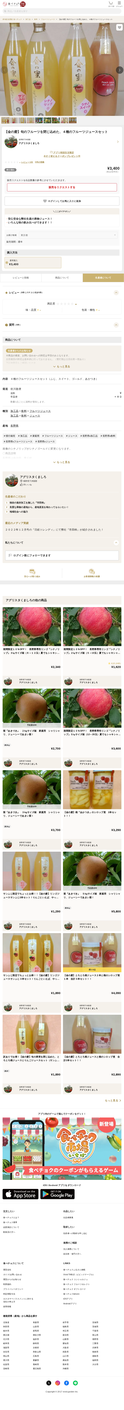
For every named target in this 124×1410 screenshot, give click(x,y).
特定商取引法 (9, 1294)
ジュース (35, 415)
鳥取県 (66, 1352)
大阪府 (66, 1347)
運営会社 (7, 1270)
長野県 (14, 425)
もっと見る (63, 366)
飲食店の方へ (9, 1232)
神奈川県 (37, 1335)
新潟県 (66, 1335)
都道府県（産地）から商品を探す (20, 1316)
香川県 (6, 1360)
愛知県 (66, 1343)
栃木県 (6, 1331)
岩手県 (66, 1322)
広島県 (36, 1356)
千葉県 (95, 1331)
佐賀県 (6, 1364)
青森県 (36, 1322)
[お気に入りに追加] (119, 27)
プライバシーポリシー (13, 1289)
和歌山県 (37, 1352)
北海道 (6, 1322)
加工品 (14, 411)
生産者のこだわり (15, 496)
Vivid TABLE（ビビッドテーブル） (79, 1274)
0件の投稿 (39, 162)
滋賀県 (6, 1347)
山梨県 (66, 1339)
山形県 (36, 1326)
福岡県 (95, 1360)
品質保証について (11, 1227)
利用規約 (7, 1284)
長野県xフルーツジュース (19, 441)
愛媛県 (36, 1360)
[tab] (20, 278)
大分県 (95, 1364)
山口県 (66, 1356)
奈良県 (6, 1352)
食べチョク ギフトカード (74, 1289)
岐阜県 (6, 1343)
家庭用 (35, 436)
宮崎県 (6, 1368)
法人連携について (71, 1249)
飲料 (24, 411)
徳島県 (95, 1356)
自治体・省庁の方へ (72, 1254)
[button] (62, 302)
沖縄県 (66, 1368)
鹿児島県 (37, 1368)
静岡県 (36, 1343)
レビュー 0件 (27, 162)
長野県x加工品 (90, 436)
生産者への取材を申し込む (75, 1233)
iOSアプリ (68, 1299)
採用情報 (7, 1306)
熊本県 (66, 1364)
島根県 (95, 1352)
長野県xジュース (46, 441)
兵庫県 (95, 1347)
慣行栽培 (10, 436)
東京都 (6, 1335)
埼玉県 (66, 1331)
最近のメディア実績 (17, 523)
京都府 (36, 1347)
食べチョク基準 (10, 1222)
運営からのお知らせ (12, 1279)
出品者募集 (68, 1217)
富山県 (95, 1335)
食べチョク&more (71, 1294)
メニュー (119, 6)
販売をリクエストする (62, 187)
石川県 (6, 1339)
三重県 (95, 1343)
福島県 (66, 1326)
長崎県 (36, 1364)
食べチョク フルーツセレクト (76, 1284)
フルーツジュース (40, 411)
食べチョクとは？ (11, 1217)
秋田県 (6, 1326)
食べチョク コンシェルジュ (75, 1279)
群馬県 (36, 1331)
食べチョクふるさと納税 (74, 1270)
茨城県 (95, 1326)
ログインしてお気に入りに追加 (64, 201)
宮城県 (95, 1322)
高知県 (66, 1360)
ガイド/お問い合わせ (12, 1274)
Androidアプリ (70, 1304)
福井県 (36, 1339)
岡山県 (6, 1356)
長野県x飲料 (109, 436)
